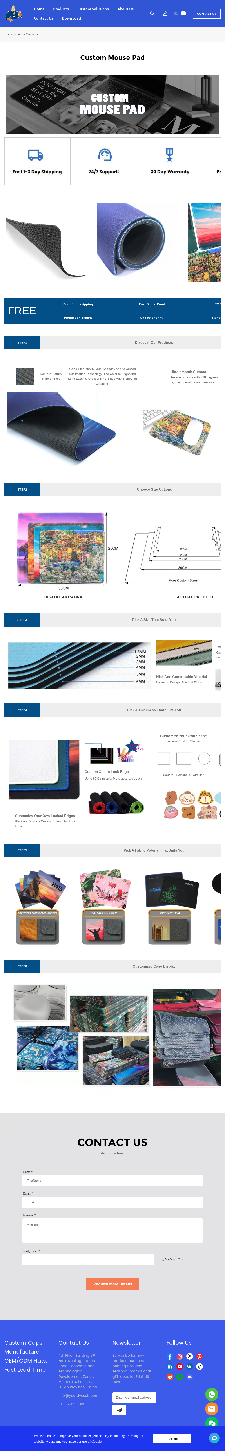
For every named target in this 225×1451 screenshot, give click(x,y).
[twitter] (189, 1356)
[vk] (189, 1366)
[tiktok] (199, 1366)
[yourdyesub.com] (211, 1394)
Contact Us (43, 18)
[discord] (189, 1377)
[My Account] (165, 13)
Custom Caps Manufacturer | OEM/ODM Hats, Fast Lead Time (25, 1356)
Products (61, 9)
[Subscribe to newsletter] (119, 1410)
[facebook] (170, 1356)
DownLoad (71, 18)
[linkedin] (170, 1366)
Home (39, 9)
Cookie (50, 1436)
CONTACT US (206, 14)
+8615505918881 (72, 1404)
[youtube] (179, 1366)
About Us (126, 9)
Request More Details (112, 1284)
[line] (179, 1377)
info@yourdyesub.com (78, 1396)
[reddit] (170, 1377)
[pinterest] (199, 1356)
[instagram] (179, 1356)
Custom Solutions (93, 9)
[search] (152, 14)
